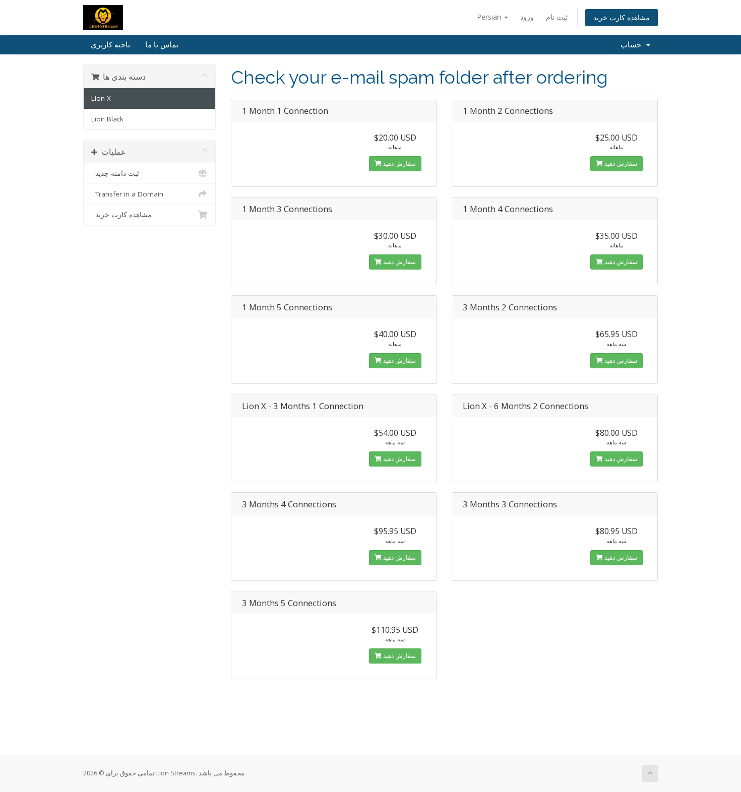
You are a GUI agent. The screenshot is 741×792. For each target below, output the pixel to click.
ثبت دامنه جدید (115, 173)
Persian (490, 17)
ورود (527, 17)
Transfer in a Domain (127, 194)
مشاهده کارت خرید (621, 17)
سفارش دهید (399, 163)
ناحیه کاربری (110, 44)
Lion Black (107, 118)
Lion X (101, 98)
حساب (633, 44)
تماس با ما (161, 44)
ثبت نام (557, 17)
